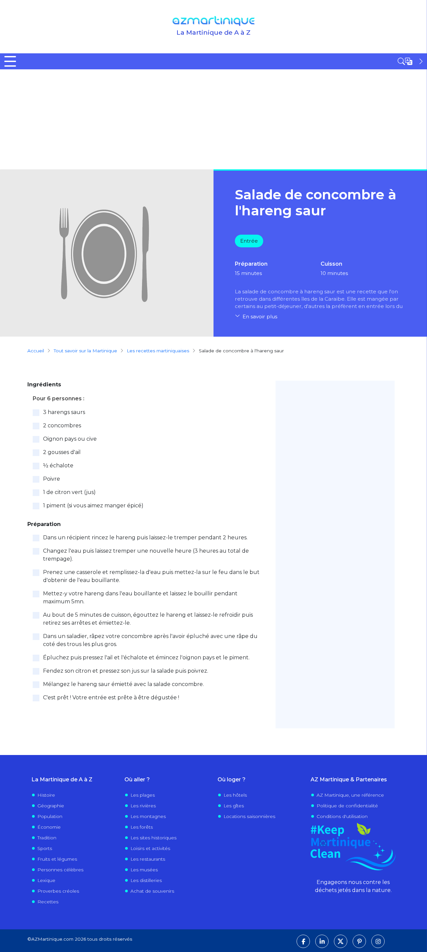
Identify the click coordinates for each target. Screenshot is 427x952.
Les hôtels (235, 795)
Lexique (46, 880)
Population (49, 816)
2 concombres (62, 425)
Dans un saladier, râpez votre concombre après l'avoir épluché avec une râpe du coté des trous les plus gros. (150, 640)
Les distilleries (146, 880)
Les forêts (141, 827)
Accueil (35, 350)
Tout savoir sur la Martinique (85, 350)
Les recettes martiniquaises (158, 350)
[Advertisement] (213, 119)
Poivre (51, 479)
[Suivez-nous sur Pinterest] (359, 941)
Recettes (47, 901)
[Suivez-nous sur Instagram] (378, 941)
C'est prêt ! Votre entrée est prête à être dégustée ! (111, 697)
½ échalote (58, 465)
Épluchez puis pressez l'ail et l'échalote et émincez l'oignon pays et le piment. (146, 657)
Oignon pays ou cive (70, 439)
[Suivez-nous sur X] (340, 941)
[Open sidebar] (411, 61)
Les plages (142, 795)
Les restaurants (147, 859)
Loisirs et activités (150, 848)
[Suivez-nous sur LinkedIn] (322, 941)
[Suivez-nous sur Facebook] (303, 941)
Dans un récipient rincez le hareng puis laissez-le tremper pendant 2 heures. (145, 537)
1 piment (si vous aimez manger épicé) (93, 505)
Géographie (50, 805)
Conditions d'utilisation (342, 816)
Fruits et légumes (57, 859)
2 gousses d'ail (62, 452)
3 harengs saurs (64, 412)
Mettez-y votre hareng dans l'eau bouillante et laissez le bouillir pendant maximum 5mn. (140, 597)
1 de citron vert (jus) (69, 492)
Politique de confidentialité (347, 805)
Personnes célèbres (60, 869)
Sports (44, 848)
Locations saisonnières (249, 816)
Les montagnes (148, 816)
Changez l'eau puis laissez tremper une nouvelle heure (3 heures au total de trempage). (146, 555)
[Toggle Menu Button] (10, 61)
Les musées (144, 869)
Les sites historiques (153, 837)
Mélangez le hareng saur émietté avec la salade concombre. (123, 684)
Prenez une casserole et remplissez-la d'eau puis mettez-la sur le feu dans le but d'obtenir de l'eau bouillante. (151, 576)
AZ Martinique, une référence (350, 795)
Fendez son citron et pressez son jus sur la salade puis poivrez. (125, 671)
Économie (49, 827)
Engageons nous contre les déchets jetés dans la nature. (353, 886)
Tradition (46, 837)
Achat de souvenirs (152, 891)
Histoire (46, 795)
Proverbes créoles (58, 891)
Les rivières (143, 805)
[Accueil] (213, 21)
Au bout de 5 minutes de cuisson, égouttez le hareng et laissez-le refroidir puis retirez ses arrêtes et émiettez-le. (148, 619)
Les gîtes (234, 805)
